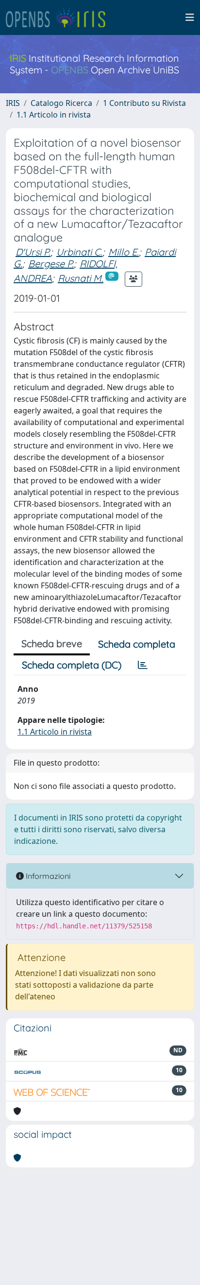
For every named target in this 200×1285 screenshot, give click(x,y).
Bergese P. (51, 263)
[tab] (143, 665)
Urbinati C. (79, 252)
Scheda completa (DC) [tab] (71, 665)
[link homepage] (60, 17)
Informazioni (47, 876)
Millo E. (123, 252)
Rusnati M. (80, 278)
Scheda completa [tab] (136, 644)
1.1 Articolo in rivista (54, 114)
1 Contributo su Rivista (144, 103)
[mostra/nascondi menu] (189, 17)
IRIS (13, 103)
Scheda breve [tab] (51, 643)
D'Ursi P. (33, 252)
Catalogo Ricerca (61, 103)
